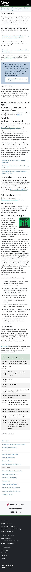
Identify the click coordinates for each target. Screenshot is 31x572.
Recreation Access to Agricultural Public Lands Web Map (14, 172)
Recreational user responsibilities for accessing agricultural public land (13, 37)
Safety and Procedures (9, 484)
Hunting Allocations (8, 457)
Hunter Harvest (7, 451)
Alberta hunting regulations (9, 200)
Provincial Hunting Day (9, 478)
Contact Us (4, 553)
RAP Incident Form (15, 508)
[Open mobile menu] (28, 4)
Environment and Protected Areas (11, 8)
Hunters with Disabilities (10, 454)
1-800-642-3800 (15, 512)
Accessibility (5, 550)
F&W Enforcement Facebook (10, 541)
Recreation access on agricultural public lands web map (14, 51)
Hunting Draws (7, 461)
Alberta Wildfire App (7, 543)
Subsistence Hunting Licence (11, 491)
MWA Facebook (6, 538)
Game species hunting (9, 447)
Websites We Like (7, 494)
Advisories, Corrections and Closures (13, 444)
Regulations (6, 481)
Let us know (8, 58)
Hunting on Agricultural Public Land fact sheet (13, 167)
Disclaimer (4, 555)
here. (18, 115)
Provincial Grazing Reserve (18, 190)
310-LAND (4, 346)
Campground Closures (8, 526)
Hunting (10, 10)
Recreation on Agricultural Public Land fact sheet (14, 161)
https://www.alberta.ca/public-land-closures (15, 80)
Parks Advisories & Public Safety (11, 529)
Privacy (3, 558)
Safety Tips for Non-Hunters (11, 488)
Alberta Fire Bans (6, 523)
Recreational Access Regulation (11, 128)
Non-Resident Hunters (9, 474)
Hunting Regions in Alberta (11, 464)
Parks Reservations (7, 531)
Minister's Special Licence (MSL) (12, 471)
